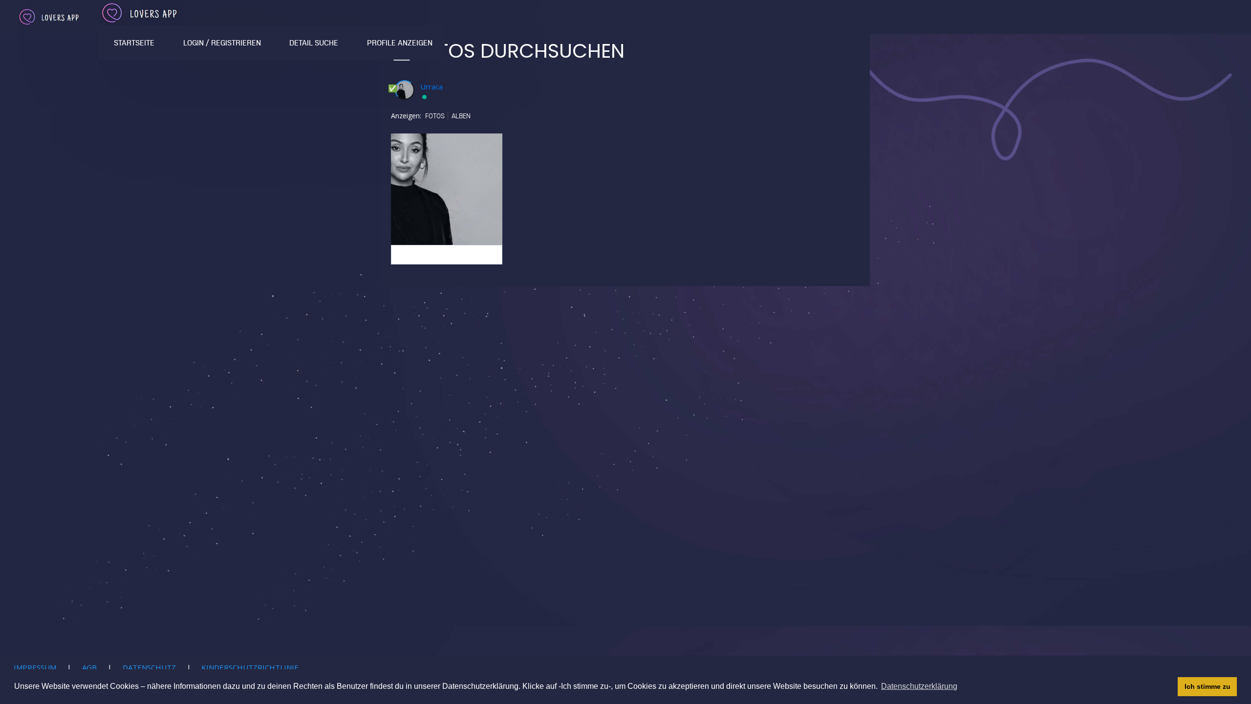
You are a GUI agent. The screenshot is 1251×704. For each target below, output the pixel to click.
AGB (89, 667)
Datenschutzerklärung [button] (919, 686)
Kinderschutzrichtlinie (250, 667)
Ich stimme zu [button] (1207, 686)
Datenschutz (149, 667)
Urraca (431, 86)
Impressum (35, 667)
